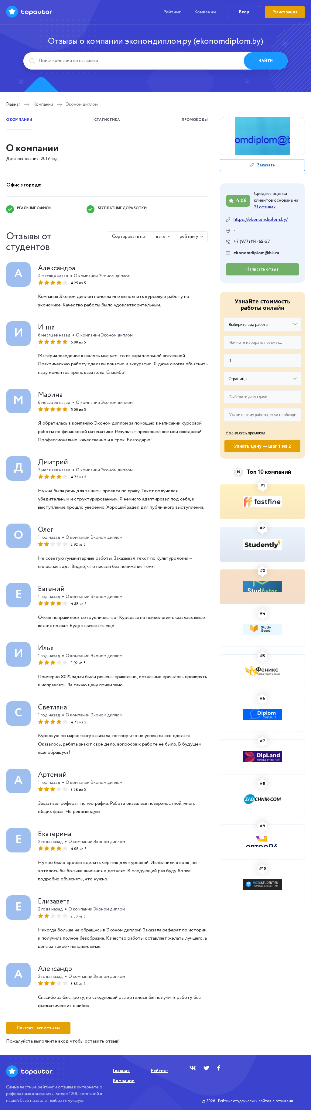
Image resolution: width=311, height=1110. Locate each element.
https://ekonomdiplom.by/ (261, 219)
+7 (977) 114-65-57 (252, 241)
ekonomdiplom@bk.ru (256, 253)
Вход (244, 12)
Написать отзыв (262, 269)
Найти (265, 60)
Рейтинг (172, 12)
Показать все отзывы (38, 1028)
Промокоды (195, 119)
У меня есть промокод (245, 432)
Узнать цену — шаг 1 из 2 (262, 446)
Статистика (107, 119)
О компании (19, 119)
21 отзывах (265, 207)
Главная (13, 104)
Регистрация (284, 12)
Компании (205, 12)
